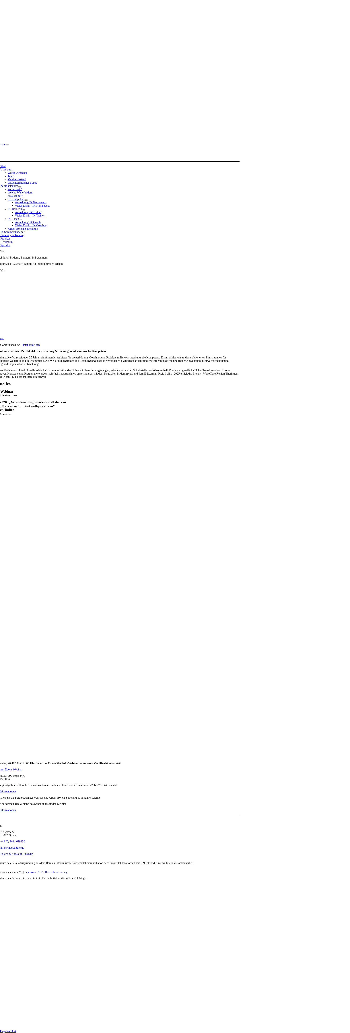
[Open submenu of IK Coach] (20, 219)
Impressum (30, 872)
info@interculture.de (12, 847)
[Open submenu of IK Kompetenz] (26, 200)
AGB (40, 872)
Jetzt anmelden (31, 344)
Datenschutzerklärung (56, 872)
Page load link (8, 1031)
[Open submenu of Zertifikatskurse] (19, 186)
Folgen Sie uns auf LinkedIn (16, 853)
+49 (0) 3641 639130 (12, 841)
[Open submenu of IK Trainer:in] (24, 209)
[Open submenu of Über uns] (12, 170)
